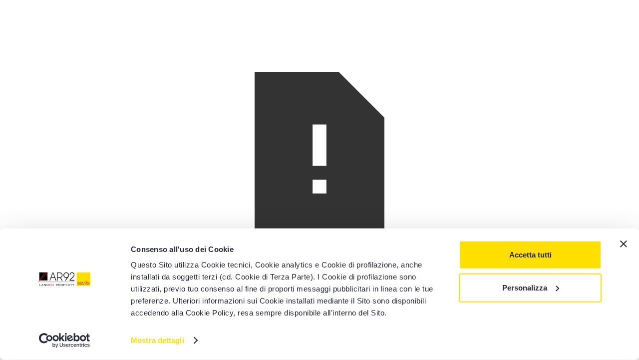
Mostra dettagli (157, 340)
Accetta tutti (530, 254)
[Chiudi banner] (623, 244)
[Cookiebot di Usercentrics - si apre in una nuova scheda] (64, 340)
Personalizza (524, 287)
